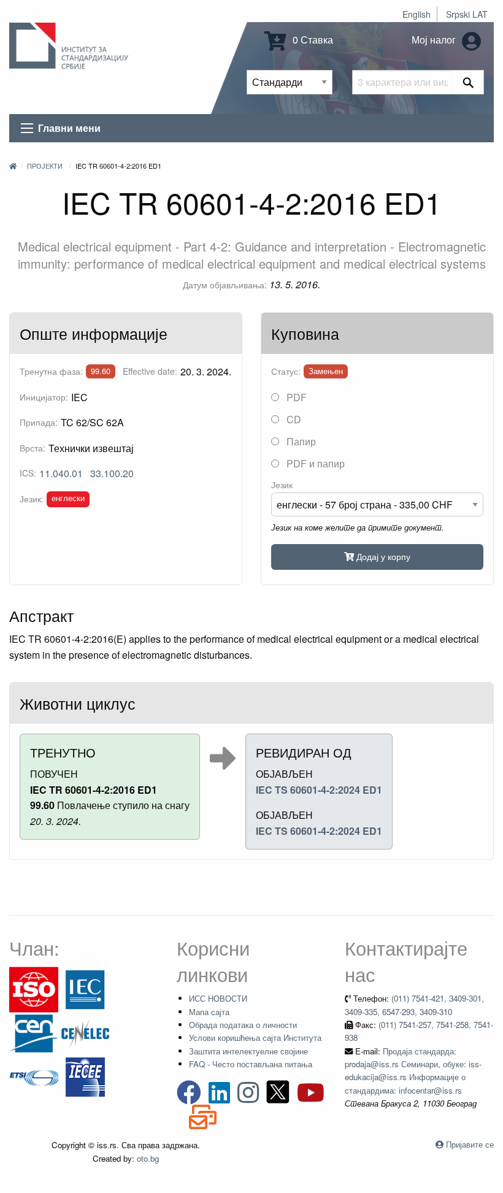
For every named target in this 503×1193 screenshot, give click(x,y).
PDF (295, 397)
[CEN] (33, 1032)
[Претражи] (468, 82)
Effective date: (150, 371)
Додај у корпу (382, 556)
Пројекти (45, 166)
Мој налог (435, 40)
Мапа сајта (209, 1012)
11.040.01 (61, 473)
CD (292, 419)
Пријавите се (470, 1144)
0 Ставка (311, 40)
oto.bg (148, 1158)
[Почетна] (13, 166)
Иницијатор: (44, 397)
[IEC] (85, 988)
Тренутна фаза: (51, 371)
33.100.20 (112, 473)
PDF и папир (314, 463)
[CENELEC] (85, 1032)
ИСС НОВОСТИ (218, 998)
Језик (282, 484)
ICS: (28, 473)
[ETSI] (33, 1075)
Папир (300, 441)
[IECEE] (85, 1075)
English (416, 14)
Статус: (286, 371)
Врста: (32, 448)
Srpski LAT (467, 14)
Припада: (39, 422)
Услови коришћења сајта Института (255, 1037)
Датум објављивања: (225, 284)
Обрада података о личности (243, 1024)
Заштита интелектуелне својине (248, 1051)
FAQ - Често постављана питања (250, 1064)
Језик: (32, 499)
